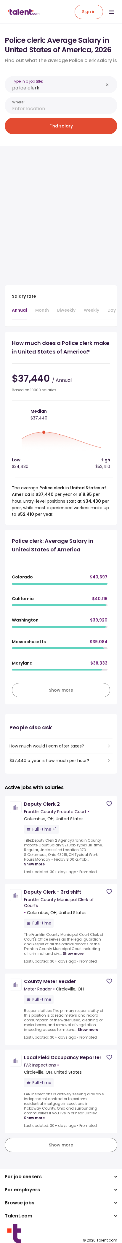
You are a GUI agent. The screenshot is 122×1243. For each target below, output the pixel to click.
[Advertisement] (61, 212)
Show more (34, 864)
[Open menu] (111, 11)
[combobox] (57, 87)
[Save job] (109, 803)
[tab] (19, 313)
